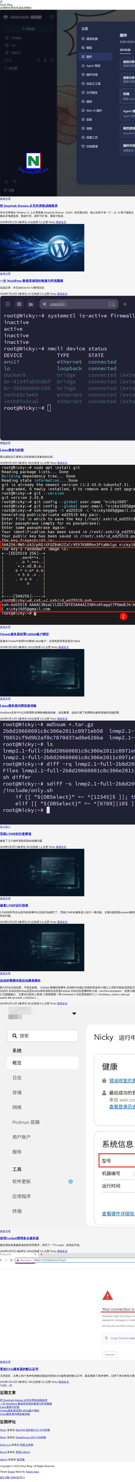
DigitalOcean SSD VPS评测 (31, 1437)
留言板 (21, 1459)
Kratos (11, 1471)
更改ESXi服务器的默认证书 (19, 1369)
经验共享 (5, 443)
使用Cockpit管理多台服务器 (19, 1238)
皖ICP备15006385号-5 (12, 1477)
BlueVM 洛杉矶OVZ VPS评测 (33, 1430)
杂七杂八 (5, 826)
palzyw (4, 1459)
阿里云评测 (26, 1444)
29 (10, 1385)
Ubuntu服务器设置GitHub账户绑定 (24, 634)
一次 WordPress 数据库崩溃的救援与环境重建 (31, 280)
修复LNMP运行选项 (14, 905)
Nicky (3, 1430)
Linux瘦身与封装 (12, 450)
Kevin (3, 1452)
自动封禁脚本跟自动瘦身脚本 (20, 980)
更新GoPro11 (23, 1452)
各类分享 (5, 198)
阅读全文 (61, 222)
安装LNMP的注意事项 (15, 834)
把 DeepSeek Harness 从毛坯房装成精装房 (29, 205)
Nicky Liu (5, 1444)
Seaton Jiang (32, 1471)
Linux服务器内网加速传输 (18, 705)
